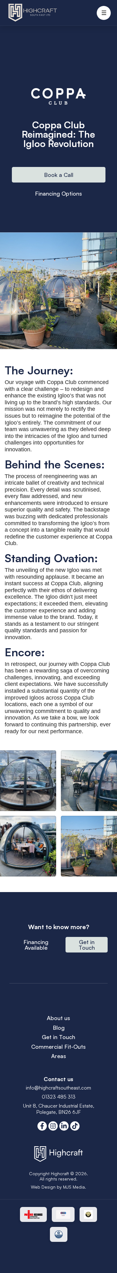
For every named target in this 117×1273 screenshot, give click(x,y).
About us (58, 1017)
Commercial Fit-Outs (58, 1046)
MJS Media (74, 1187)
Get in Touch (58, 1036)
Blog (59, 1027)
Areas (58, 1055)
